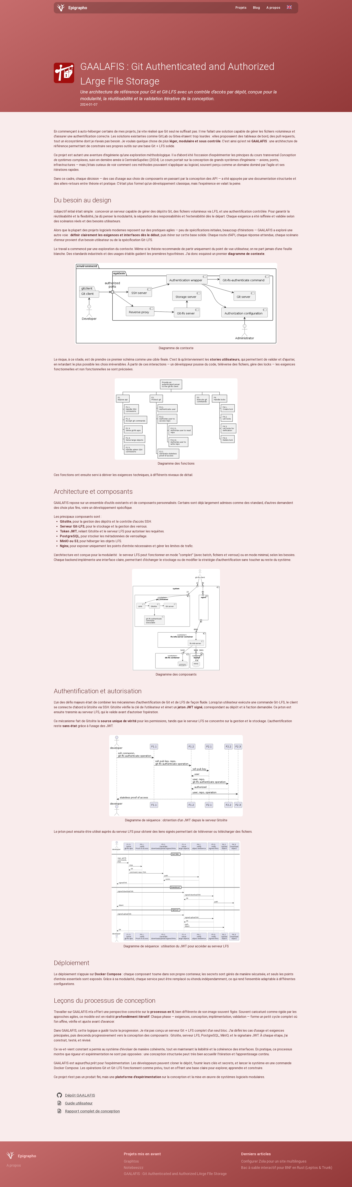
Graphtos (131, 1161)
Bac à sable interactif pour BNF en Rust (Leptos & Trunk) (286, 1168)
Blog (256, 8)
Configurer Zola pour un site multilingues (274, 1161)
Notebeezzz (133, 1168)
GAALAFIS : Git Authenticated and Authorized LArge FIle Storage (175, 1174)
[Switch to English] (289, 7)
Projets (240, 8)
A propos (273, 8)
